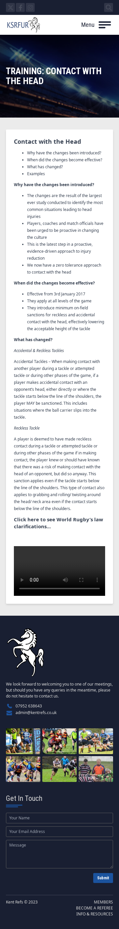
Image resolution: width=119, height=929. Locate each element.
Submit (103, 878)
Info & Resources (94, 914)
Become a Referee (94, 908)
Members (103, 902)
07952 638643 (29, 706)
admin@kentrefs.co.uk (36, 712)
